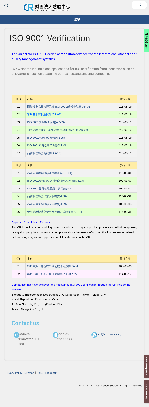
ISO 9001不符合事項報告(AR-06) (47, 145)
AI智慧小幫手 (146, 40)
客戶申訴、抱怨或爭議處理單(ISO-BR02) (52, 274)
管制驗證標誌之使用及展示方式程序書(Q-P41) (55, 211)
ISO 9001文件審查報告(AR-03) (46, 122)
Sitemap (29, 372)
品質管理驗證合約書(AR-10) (44, 153)
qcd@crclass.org (108, 334)
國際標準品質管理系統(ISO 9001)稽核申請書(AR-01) (59, 106)
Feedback (51, 372)
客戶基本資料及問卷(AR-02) (44, 114)
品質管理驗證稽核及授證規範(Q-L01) (49, 173)
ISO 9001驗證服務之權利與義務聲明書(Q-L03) (55, 180)
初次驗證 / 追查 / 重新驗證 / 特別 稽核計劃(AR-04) (57, 129)
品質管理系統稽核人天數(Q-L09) (47, 204)
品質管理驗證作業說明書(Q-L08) (47, 196)
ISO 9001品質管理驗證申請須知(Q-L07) (51, 188)
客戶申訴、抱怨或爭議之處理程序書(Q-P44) (54, 266)
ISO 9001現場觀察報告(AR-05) (46, 137)
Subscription (146, 366)
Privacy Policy (14, 372)
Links (39, 372)
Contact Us (146, 391)
